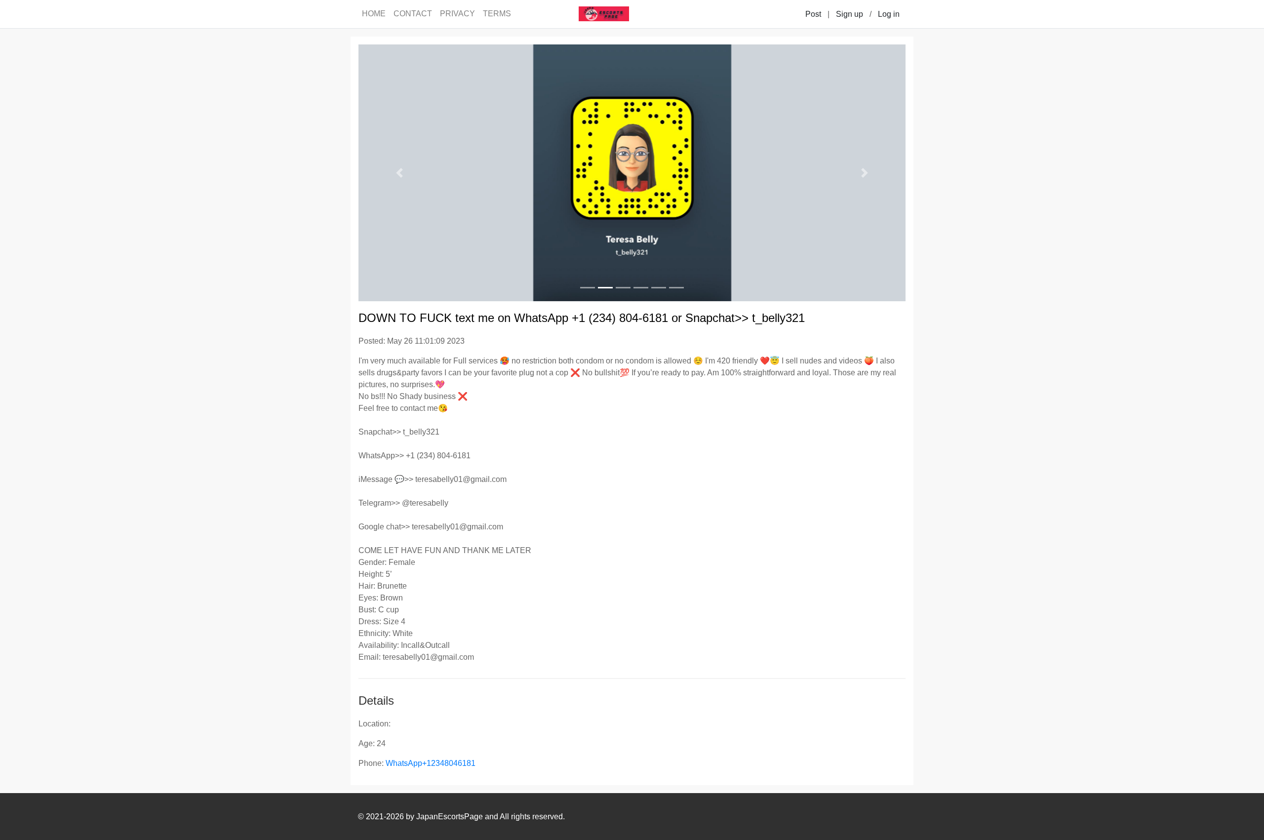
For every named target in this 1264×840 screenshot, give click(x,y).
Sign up (849, 14)
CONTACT (413, 13)
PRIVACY (457, 13)
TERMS (497, 13)
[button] (399, 172)
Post (813, 14)
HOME (374, 13)
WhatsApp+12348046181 (430, 763)
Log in (889, 14)
